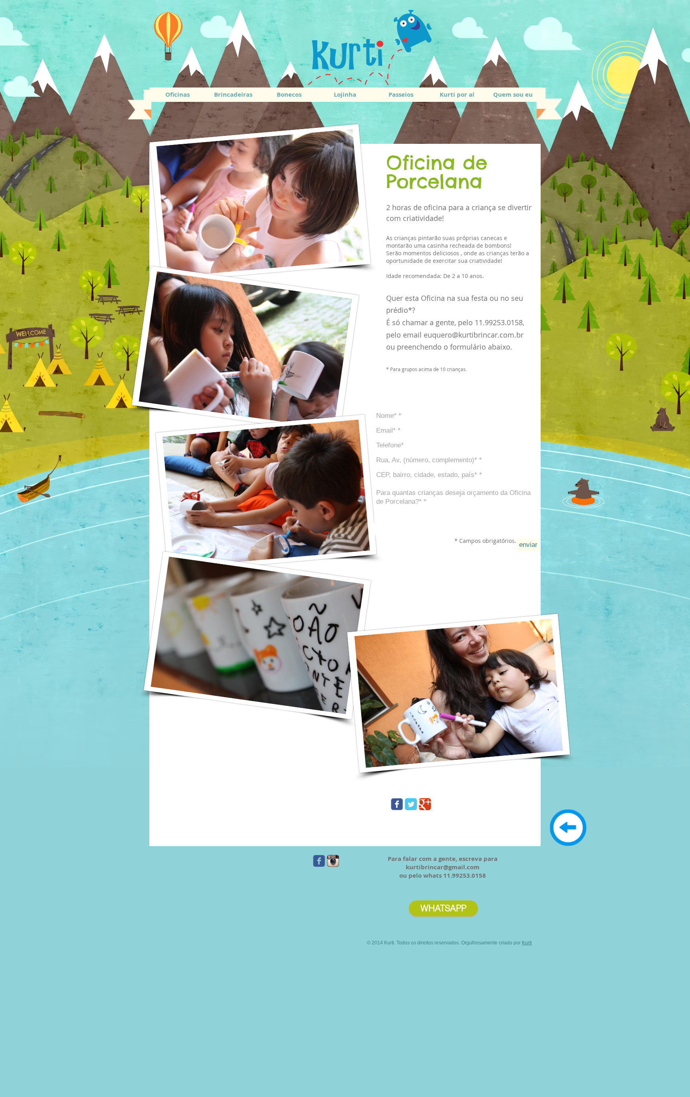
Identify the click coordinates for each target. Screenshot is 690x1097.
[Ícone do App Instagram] (333, 861)
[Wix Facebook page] (397, 804)
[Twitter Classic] (411, 804)
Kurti (527, 943)
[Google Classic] (425, 804)
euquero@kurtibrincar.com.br (473, 335)
